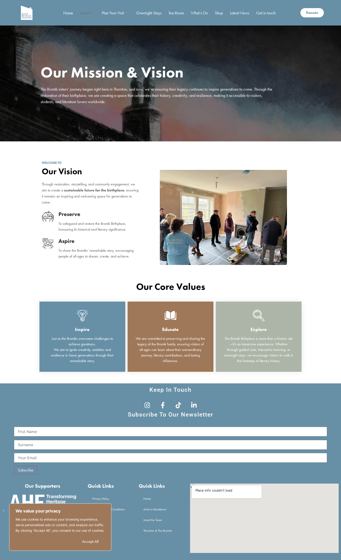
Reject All (60, 541)
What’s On (199, 13)
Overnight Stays (148, 13)
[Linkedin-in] (194, 405)
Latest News (239, 13)
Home (68, 13)
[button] (3, 510)
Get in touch (266, 13)
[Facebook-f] (163, 405)
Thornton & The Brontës (157, 530)
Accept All (90, 541)
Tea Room (176, 13)
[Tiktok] (178, 405)
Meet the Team (152, 520)
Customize (30, 541)
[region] (60, 527)
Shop (219, 13)
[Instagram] (147, 405)
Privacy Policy (100, 498)
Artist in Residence (154, 509)
